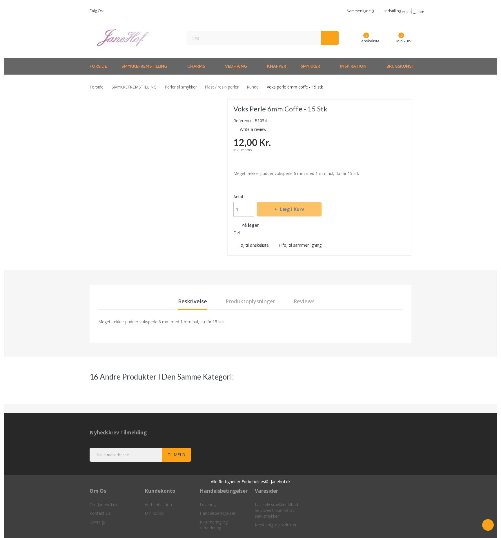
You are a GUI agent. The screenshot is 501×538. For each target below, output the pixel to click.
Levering (208, 504)
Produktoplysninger (250, 301)
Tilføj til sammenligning (300, 245)
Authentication (158, 504)
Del (245, 232)
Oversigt (97, 522)
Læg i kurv (292, 209)
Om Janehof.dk (103, 504)
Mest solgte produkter (276, 525)
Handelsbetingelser (217, 513)
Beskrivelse (192, 301)
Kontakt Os (100, 513)
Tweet (256, 232)
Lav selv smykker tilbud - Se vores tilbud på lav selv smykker (278, 510)
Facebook (111, 11)
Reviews (304, 301)
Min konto (154, 513)
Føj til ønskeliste (253, 245)
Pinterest (266, 232)
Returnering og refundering (214, 524)
